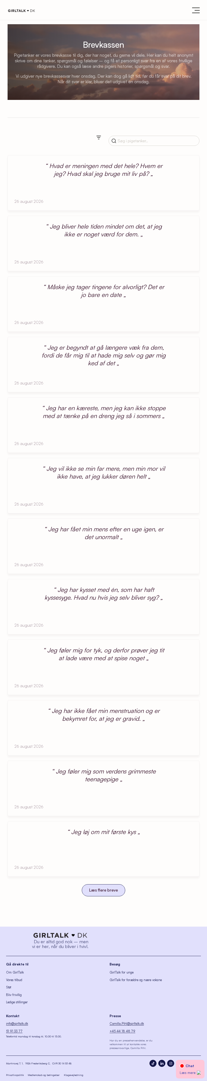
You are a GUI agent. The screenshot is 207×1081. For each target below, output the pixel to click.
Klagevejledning (73, 1075)
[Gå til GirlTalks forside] (60, 935)
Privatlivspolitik (15, 1075)
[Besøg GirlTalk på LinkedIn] (161, 1063)
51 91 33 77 (14, 1031)
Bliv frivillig (14, 995)
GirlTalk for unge (122, 972)
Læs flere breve (103, 890)
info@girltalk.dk (17, 1023)
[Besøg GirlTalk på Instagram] (170, 1063)
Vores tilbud (14, 980)
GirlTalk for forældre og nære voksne (136, 980)
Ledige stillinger (17, 1002)
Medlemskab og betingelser (44, 1075)
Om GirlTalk (15, 972)
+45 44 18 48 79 (122, 1031)
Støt (8, 987)
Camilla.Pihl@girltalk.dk (127, 1023)
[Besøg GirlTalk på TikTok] (153, 1063)
